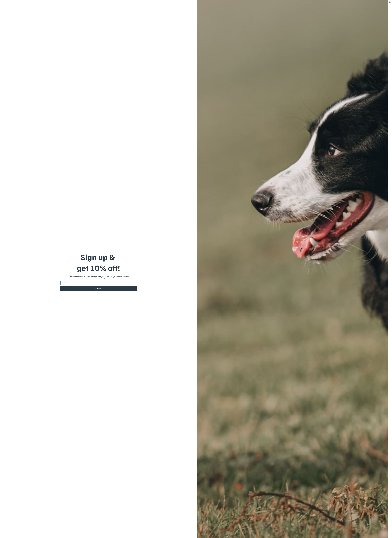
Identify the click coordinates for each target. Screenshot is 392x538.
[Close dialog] (390, 2)
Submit (98, 288)
